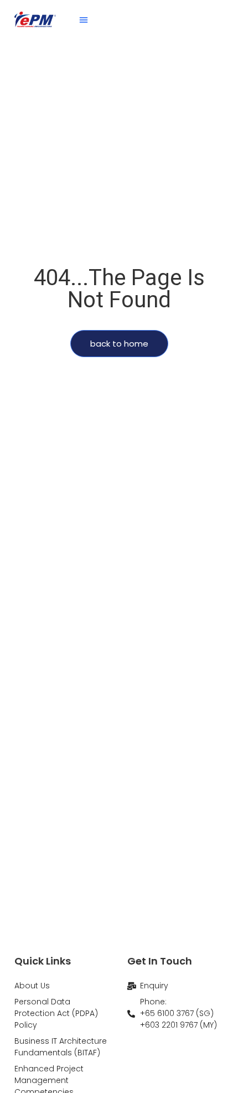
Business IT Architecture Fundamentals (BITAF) (60, 1046)
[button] (83, 19)
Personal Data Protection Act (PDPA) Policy (56, 1013)
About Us (32, 985)
